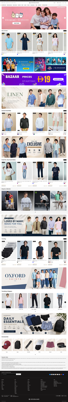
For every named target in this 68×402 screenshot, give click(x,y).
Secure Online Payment (44, 386)
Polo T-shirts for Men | (27, 358)
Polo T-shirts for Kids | (33, 358)
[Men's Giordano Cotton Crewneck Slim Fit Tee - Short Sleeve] (40, 250)
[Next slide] (64, 44)
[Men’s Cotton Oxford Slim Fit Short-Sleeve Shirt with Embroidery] (9, 41)
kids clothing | (6, 358)
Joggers (3, 389)
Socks (15, 389)
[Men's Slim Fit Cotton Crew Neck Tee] (55, 250)
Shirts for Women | (60, 358)
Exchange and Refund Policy (58, 383)
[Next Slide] (65, 18)
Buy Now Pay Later (43, 389)
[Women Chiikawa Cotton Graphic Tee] (40, 41)
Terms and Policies (64, 401)
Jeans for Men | (43, 358)
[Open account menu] (64, 3)
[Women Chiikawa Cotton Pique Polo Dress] (24, 41)
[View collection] (9, 201)
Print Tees (3, 385)
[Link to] (34, 17)
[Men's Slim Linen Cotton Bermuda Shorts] (55, 121)
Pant (2, 387)
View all (65, 30)
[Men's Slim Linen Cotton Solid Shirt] (9, 121)
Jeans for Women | (47, 358)
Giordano (4, 401)
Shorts (15, 387)
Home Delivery (14, 2)
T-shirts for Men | (52, 358)
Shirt (2, 386)
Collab (41, 390)
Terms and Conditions (44, 387)
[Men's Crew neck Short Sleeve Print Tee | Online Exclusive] (55, 171)
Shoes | (18, 358)
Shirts (28, 386)
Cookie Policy (42, 385)
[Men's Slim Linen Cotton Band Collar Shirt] (40, 121)
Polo (2, 383)
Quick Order (55, 386)
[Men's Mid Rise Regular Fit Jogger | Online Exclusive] (40, 171)
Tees (15, 385)
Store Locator (42, 383)
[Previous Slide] (3, 18)
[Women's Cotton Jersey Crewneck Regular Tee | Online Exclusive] (24, 171)
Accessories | (3, 358)
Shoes (15, 390)
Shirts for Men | (64, 358)
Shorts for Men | (56, 358)
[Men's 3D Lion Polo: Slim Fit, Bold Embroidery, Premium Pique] (24, 250)
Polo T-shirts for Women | (22, 358)
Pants (15, 392)
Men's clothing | (10, 358)
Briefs (15, 388)
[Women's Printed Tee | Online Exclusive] (9, 171)
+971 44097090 (6, 396)
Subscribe (18, 374)
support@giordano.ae (15, 396)
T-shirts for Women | (38, 358)
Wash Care (55, 385)
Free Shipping (4, 2)
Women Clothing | (15, 358)
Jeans (2, 388)
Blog (41, 388)
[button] (65, 201)
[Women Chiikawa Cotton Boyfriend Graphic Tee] (55, 41)
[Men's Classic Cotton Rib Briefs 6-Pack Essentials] (9, 250)
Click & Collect (9, 2)
